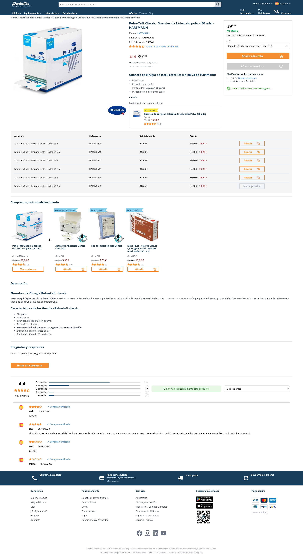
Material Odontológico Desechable (71, 17)
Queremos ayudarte (50, 474)
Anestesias (141, 497)
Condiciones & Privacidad (95, 519)
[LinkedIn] (155, 533)
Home (14, 17)
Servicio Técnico (144, 519)
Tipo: (229, 40)
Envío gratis (191, 475)
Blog (151, 13)
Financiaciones (89, 511)
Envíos (85, 506)
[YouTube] (163, 533)
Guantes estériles (130, 17)
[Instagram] (147, 533)
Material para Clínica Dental (35, 17)
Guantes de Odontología (105, 17)
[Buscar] (218, 4)
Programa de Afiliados (147, 511)
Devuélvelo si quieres (262, 474)
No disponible (252, 186)
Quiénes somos (39, 497)
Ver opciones (28, 269)
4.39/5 (162, 46)
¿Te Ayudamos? (39, 511)
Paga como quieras (117, 474)
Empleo (35, 515)
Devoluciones (89, 502)
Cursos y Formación (146, 502)
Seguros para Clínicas (147, 515)
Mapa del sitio (38, 502)
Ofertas (133, 13)
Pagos (85, 515)
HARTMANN (143, 33)
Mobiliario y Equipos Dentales (151, 506)
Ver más (133, 97)
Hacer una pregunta (29, 365)
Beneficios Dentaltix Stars (95, 497)
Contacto (35, 519)
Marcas (143, 13)
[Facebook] (139, 533)
